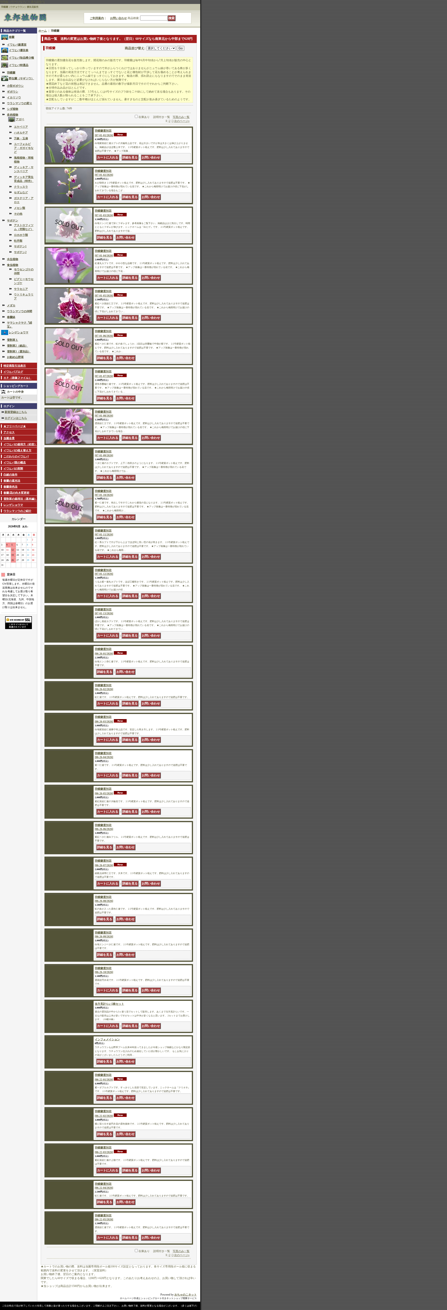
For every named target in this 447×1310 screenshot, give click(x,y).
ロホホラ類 (21, 235)
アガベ (20, 119)
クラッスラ (21, 186)
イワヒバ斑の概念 (14, 462)
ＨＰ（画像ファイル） (17, 377)
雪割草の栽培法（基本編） (20, 498)
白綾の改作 (10, 474)
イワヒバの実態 (13, 468)
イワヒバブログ (13, 371)
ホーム (42, 30)
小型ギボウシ (15, 85)
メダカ (11, 305)
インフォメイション (107, 1086)
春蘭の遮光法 (11, 480)
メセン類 (19, 208)
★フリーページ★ (14, 426)
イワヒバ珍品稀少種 (21, 57)
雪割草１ (12, 340)
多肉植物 (12, 114)
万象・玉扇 (21, 138)
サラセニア (21, 289)
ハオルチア (21, 132)
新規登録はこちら (16, 412)
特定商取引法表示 (14, 365)
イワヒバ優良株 (18, 50)
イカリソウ (14, 97)
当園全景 (9, 438)
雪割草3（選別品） (19, 351)
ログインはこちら (16, 418)
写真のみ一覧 (181, 117)
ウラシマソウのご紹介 (17, 511)
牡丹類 (18, 240)
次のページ (182, 121)
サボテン (12, 220)
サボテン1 (20, 246)
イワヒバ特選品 (18, 65)
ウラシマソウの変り (19, 103)
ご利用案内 (97, 18)
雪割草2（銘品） (17, 345)
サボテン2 (20, 252)
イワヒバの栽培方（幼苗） (20, 444)
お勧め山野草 (15, 357)
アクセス (9, 432)
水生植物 (12, 259)
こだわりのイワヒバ (16, 456)
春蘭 (11, 37)
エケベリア (21, 126)
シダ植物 (12, 109)
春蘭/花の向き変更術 (16, 492)
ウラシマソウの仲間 (19, 311)
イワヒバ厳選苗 (17, 44)
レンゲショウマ (18, 332)
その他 (18, 213)
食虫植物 (12, 265)
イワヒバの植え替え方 (17, 450)
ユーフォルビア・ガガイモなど (24, 148)
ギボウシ (12, 91)
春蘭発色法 (10, 486)
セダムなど (21, 192)
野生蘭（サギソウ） (21, 78)
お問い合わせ (118, 18)
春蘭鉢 (11, 317)
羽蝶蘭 (11, 72)
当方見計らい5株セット (109, 1046)
